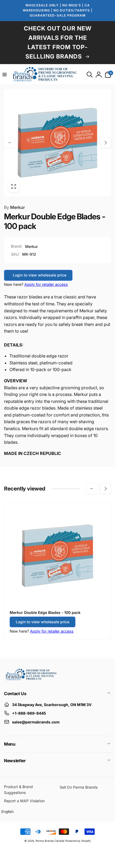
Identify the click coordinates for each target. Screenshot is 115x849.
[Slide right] (105, 142)
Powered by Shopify (78, 840)
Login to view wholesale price (39, 275)
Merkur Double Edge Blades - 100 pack (45, 612)
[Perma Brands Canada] (30, 679)
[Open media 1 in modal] (57, 142)
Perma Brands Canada (50, 840)
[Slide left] (9, 142)
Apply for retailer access (46, 284)
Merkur (14, 207)
